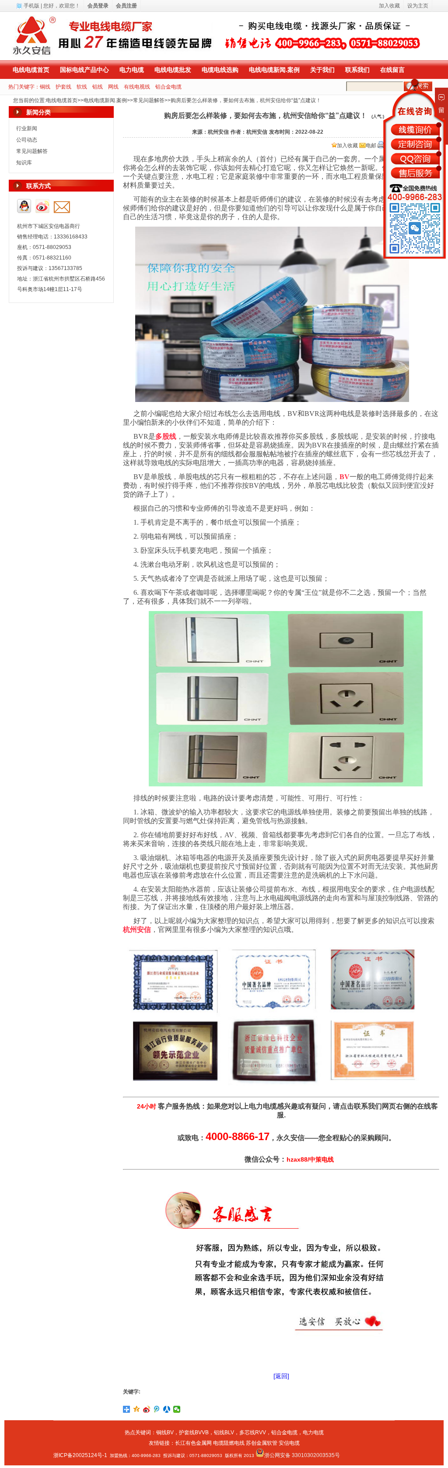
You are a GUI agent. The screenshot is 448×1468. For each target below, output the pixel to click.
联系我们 (357, 69)
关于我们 (322, 69)
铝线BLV (224, 1432)
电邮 (371, 145)
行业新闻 (26, 128)
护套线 (63, 87)
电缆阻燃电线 (229, 1443)
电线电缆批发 (172, 69)
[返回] (281, 1375)
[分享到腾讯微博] (157, 1409)
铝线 (97, 87)
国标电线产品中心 (84, 69)
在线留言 (392, 69)
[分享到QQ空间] (136, 1409)
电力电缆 (131, 69)
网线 (113, 87)
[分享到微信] (177, 1409)
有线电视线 (137, 87)
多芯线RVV (252, 1432)
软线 (82, 87)
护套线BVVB (194, 1432)
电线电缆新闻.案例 (274, 69)
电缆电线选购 (220, 69)
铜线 (45, 87)
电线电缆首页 (31, 69)
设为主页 (417, 6)
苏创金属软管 (261, 1443)
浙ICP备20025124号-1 (80, 1455)
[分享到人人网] (167, 1409)
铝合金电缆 (168, 87)
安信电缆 (289, 1443)
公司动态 (26, 140)
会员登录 (98, 6)
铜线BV (165, 1432)
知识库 (24, 163)
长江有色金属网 (193, 1443)
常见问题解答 (148, 100)
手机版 (31, 6)
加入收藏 (347, 145)
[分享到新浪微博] (146, 1409)
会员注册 (126, 6)
